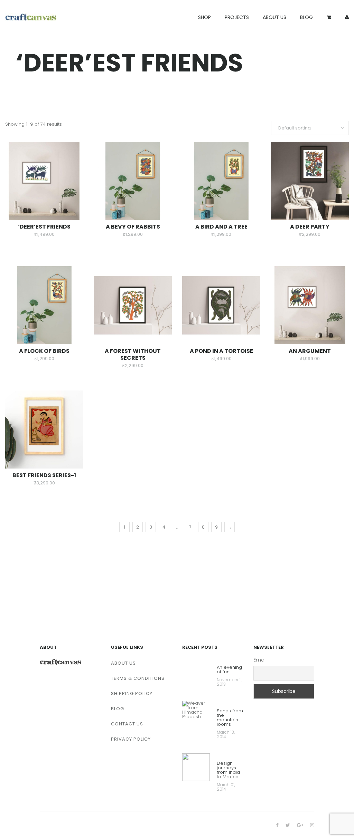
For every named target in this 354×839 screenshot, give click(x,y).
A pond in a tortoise (221, 351)
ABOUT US (274, 17)
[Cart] (329, 17)
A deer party (309, 227)
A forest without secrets (133, 354)
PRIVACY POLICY (131, 739)
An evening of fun (229, 670)
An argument (310, 351)
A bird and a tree (221, 227)
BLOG (306, 17)
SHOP (204, 17)
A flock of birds (44, 351)
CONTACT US (127, 724)
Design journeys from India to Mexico (228, 770)
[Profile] (347, 17)
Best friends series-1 (44, 475)
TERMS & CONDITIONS (138, 678)
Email (260, 659)
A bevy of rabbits (133, 227)
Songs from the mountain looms (230, 717)
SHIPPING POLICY (131, 693)
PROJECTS (237, 17)
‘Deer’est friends (44, 227)
